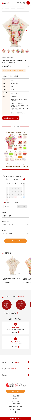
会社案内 (15, 398)
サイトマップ (15, 401)
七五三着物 (7, 8)
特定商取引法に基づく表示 (15, 406)
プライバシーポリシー (15, 409)
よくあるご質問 (15, 395)
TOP (2, 8)
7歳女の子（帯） (20, 8)
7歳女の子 (13, 8)
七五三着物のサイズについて (10, 118)
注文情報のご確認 (15, 403)
